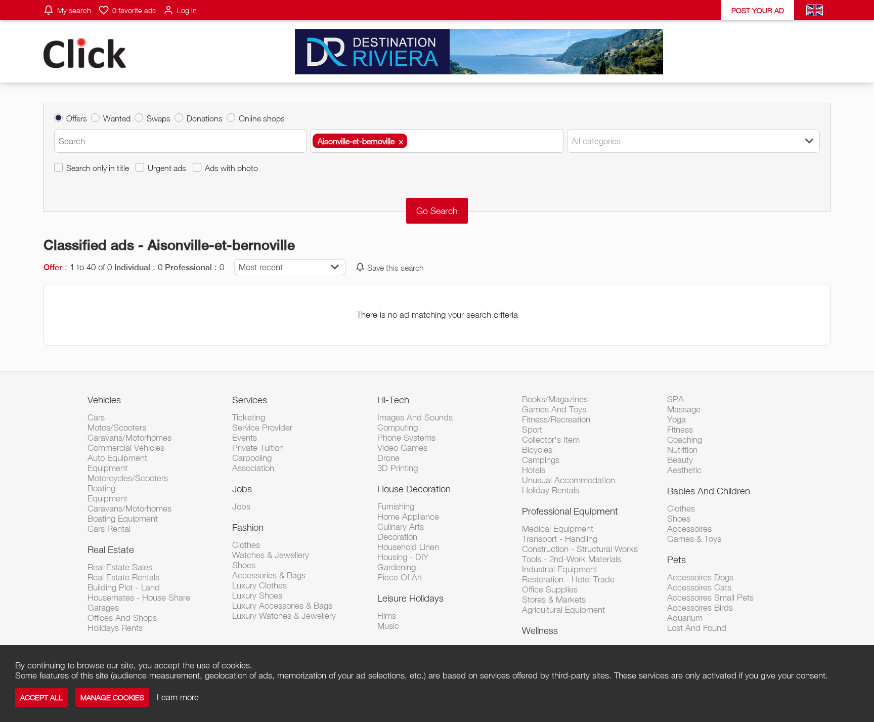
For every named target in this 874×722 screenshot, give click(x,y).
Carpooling (252, 458)
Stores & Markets (554, 599)
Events (244, 438)
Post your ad (757, 10)
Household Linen (408, 547)
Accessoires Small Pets (710, 597)
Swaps (158, 118)
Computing (397, 427)
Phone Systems (406, 438)
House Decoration (414, 488)
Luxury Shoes (257, 595)
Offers (76, 118)
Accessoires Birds (700, 608)
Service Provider (262, 427)
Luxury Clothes (259, 585)
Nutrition (682, 450)
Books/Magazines (555, 399)
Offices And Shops (122, 618)
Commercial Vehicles (126, 448)
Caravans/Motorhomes (129, 438)
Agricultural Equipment (563, 610)
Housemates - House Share (139, 597)
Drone (388, 458)
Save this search (395, 267)
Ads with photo (231, 168)
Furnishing (395, 506)
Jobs (242, 488)
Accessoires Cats (699, 587)
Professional (188, 267)
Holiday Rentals (550, 490)
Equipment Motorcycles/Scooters (128, 473)
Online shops (262, 118)
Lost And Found (696, 628)
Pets (676, 559)
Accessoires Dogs (700, 577)
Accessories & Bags (268, 575)
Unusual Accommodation (568, 480)
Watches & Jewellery (270, 555)
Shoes (243, 565)
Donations (205, 118)
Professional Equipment (570, 511)
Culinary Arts (400, 527)
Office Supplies (550, 589)
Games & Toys (694, 539)
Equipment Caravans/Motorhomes (129, 503)
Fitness (680, 429)
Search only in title (97, 168)
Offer (52, 267)
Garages (103, 608)
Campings (540, 460)
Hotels (533, 470)
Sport (532, 429)
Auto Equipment (117, 458)
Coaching (684, 440)
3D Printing (397, 468)
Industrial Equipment (559, 569)
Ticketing (248, 417)
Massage (684, 409)
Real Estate (111, 549)
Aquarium (685, 618)
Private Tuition (258, 448)
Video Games (402, 448)
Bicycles (537, 450)
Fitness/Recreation (556, 419)
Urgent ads (167, 168)
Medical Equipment (557, 529)
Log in (187, 10)
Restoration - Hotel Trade (568, 579)
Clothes (246, 545)
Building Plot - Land (124, 587)
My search (74, 10)
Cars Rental (109, 529)
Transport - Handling (559, 539)
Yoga (676, 419)
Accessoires (689, 529)
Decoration (397, 537)
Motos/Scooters (117, 427)
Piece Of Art (399, 577)
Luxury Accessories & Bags (282, 606)
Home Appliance (408, 517)
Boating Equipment (123, 519)
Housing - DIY (402, 557)
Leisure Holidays (410, 598)
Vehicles (104, 399)
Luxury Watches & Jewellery (284, 616)
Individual (132, 267)
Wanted (116, 118)
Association (253, 468)
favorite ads (134, 10)
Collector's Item (551, 440)
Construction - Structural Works (580, 549)
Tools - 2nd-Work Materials (571, 559)
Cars (96, 417)
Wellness (540, 630)
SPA (675, 399)
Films (386, 616)
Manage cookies (112, 697)
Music (388, 626)
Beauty (680, 460)
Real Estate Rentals (123, 577)
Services (249, 399)
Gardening (396, 567)
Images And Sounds (415, 417)
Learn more (178, 697)
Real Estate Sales (120, 567)
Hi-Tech (393, 399)
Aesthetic (684, 470)
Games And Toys (554, 409)
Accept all (41, 697)
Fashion (248, 527)
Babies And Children (708, 490)
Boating (101, 488)
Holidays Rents (115, 628)
